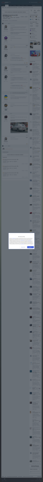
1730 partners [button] (29, 240)
